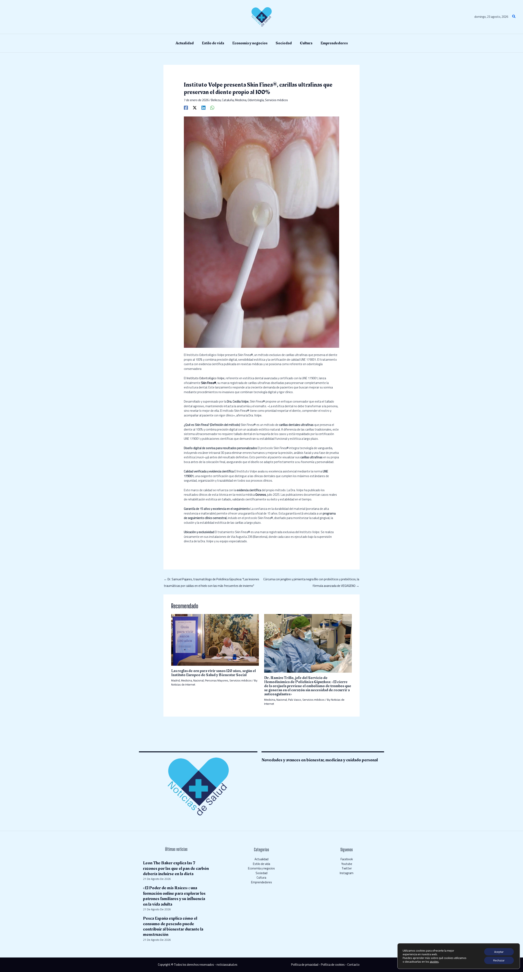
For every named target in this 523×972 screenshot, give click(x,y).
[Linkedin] (203, 107)
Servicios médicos (276, 100)
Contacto (353, 965)
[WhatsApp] (212, 107)
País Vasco (294, 699)
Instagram (346, 873)
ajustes (434, 961)
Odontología (256, 100)
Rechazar (499, 960)
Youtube (346, 864)
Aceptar (499, 951)
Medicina (240, 100)
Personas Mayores (216, 680)
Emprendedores (261, 882)
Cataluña (228, 100)
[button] (514, 16)
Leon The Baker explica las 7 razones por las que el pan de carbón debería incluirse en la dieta (176, 868)
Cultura (261, 877)
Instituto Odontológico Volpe (206, 378)
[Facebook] (186, 107)
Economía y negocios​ (261, 868)
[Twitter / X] (195, 107)
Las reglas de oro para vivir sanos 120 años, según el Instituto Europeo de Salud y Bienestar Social (213, 673)
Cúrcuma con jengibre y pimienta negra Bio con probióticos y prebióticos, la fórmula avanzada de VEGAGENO (311, 579)
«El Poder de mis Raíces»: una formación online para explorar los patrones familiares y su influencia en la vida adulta (174, 896)
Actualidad (261, 859)
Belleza (216, 100)
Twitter (347, 868)
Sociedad (261, 873)
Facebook (347, 859)
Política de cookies (333, 965)
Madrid (175, 680)
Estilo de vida (261, 864)
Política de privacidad (304, 965)
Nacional (198, 680)
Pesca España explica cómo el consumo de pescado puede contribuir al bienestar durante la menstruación (173, 926)
